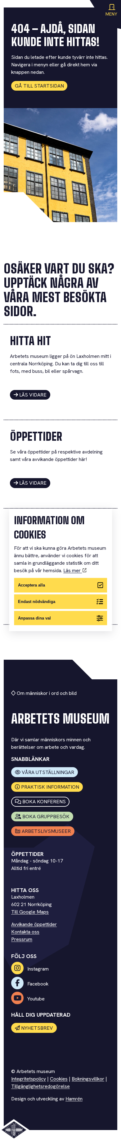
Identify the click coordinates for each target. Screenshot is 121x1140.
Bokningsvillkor (88, 1079)
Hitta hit (30, 341)
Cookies (59, 1079)
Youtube (35, 998)
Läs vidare (33, 395)
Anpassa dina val (34, 618)
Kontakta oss (25, 932)
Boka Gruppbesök (45, 816)
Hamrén (74, 1098)
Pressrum (21, 939)
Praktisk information (50, 787)
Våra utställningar (48, 772)
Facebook (37, 984)
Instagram (37, 969)
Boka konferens (44, 801)
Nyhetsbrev (37, 1028)
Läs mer (72, 570)
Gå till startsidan (39, 86)
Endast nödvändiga (36, 601)
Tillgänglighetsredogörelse (40, 1086)
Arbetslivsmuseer (46, 831)
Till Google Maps (30, 912)
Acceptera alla (31, 585)
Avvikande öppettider (34, 924)
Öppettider (36, 436)
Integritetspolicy (28, 1079)
